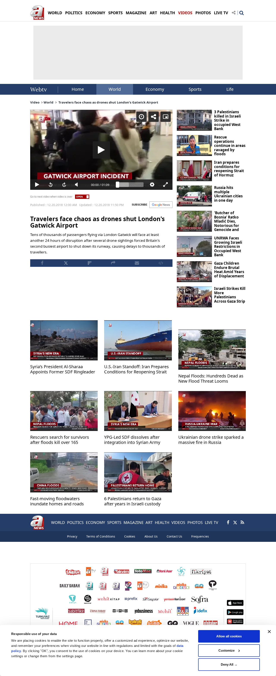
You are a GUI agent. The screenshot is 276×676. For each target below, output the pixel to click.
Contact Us (174, 536)
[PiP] (165, 117)
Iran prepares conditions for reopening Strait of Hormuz (229, 169)
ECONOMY (95, 12)
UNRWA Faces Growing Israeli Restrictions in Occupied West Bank (228, 246)
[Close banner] (269, 631)
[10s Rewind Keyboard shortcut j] (50, 184)
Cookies (129, 536)
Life (230, 89)
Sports (195, 89)
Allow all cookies (229, 636)
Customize (226, 650)
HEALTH (167, 12)
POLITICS (73, 12)
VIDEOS (185, 12)
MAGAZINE (136, 12)
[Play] (101, 150)
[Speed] (141, 117)
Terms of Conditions (100, 536)
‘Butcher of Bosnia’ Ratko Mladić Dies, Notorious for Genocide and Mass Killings (226, 223)
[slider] (130, 184)
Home (78, 89)
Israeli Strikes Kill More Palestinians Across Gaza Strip (229, 295)
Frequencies (200, 536)
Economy (155, 89)
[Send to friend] (137, 263)
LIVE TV (221, 12)
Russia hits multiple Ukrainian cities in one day (228, 194)
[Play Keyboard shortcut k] (37, 184)
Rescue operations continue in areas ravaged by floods (229, 145)
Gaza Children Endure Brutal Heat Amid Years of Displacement (229, 269)
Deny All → (229, 664)
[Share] (153, 117)
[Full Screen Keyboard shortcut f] (165, 184)
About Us (151, 536)
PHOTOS (203, 12)
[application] (101, 150)
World (115, 89)
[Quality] (152, 184)
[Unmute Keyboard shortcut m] (78, 184)
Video (34, 102)
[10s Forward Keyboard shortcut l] (64, 184)
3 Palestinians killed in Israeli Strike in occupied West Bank (227, 120)
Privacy (72, 536)
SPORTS (115, 12)
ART (153, 12)
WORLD (55, 12)
